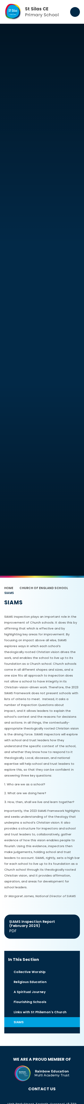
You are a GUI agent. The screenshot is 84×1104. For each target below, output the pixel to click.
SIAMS (9, 593)
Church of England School (44, 588)
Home (8, 588)
